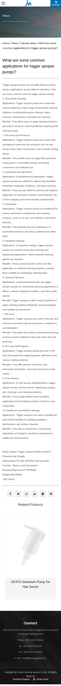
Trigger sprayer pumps (14, 85)
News (15, 43)
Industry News (28, 43)
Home (5, 43)
